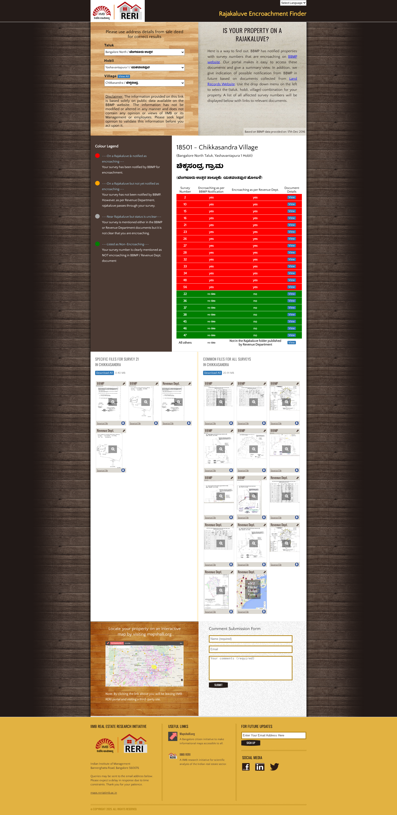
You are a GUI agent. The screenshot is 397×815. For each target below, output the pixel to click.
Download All (104, 372)
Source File (102, 423)
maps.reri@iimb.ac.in (104, 792)
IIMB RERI (185, 754)
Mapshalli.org (187, 734)
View (292, 197)
